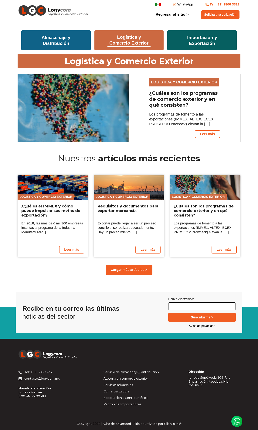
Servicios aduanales (118, 385)
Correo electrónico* (181, 299)
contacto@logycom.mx (42, 378)
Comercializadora (116, 391)
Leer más (207, 134)
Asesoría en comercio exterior (126, 378)
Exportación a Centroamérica (126, 398)
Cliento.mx (173, 424)
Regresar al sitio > (172, 14)
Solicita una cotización (220, 14)
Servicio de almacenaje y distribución (131, 372)
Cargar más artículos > (129, 270)
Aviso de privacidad (202, 326)
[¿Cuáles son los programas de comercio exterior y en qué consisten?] (73, 108)
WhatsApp (184, 4)
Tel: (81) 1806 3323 (38, 372)
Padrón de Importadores (122, 404)
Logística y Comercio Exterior (45, 196)
